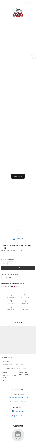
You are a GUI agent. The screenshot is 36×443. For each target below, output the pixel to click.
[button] (7, 277)
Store (3, 251)
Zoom (20, 251)
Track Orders (11, 303)
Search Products (11, 297)
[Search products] (33, 57)
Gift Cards (25, 310)
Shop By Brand (11, 251)
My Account (25, 297)
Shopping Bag (11, 310)
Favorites (25, 303)
